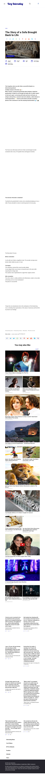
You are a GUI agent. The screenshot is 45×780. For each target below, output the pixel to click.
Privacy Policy (8, 764)
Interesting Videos (18, 330)
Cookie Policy (24, 764)
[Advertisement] (22, 18)
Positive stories (32, 330)
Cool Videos (9, 743)
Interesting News (10, 739)
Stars (7, 757)
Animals (8, 754)
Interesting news (9, 330)
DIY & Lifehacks (10, 747)
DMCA (28, 764)
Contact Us (33, 764)
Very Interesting (15, 3)
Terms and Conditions (16, 764)
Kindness (25, 330)
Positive (8, 750)
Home (6, 28)
